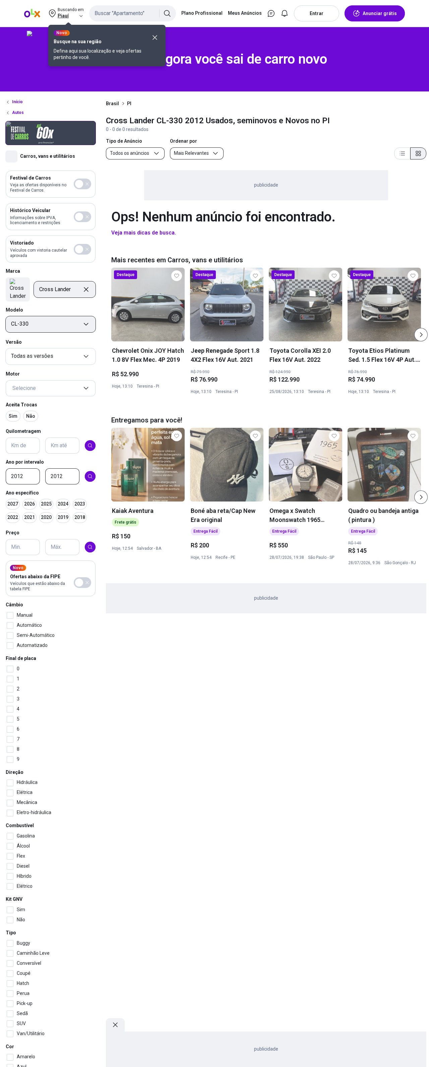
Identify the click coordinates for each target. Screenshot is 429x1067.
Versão (14, 342)
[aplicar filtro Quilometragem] (90, 445)
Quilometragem (23, 431)
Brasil (112, 103)
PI (129, 103)
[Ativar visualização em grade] (418, 153)
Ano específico (22, 492)
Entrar (316, 13)
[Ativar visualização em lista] (402, 153)
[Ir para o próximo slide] (421, 334)
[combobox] (132, 13)
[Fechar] (154, 37)
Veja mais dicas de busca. (143, 232)
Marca (13, 271)
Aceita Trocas (21, 404)
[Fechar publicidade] (115, 1024)
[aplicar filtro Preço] (90, 547)
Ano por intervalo (25, 462)
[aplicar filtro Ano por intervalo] (90, 476)
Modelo (14, 310)
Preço (12, 533)
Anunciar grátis (380, 13)
